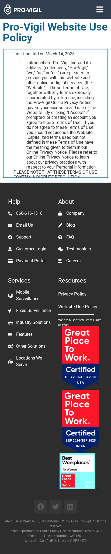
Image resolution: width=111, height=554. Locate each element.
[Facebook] (40, 506)
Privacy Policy (72, 294)
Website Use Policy (77, 306)
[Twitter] (55, 506)
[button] (100, 9)
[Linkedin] (70, 506)
